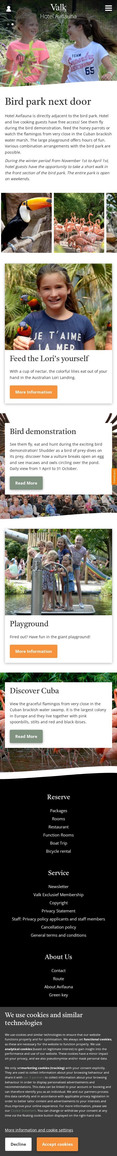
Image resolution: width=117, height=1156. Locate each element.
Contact (58, 970)
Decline (18, 1144)
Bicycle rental (58, 851)
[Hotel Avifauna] (58, 13)
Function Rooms (58, 835)
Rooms (58, 818)
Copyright (59, 902)
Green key (58, 994)
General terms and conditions (58, 935)
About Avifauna (58, 986)
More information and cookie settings (39, 1130)
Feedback (114, 476)
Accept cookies (57, 1144)
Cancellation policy (58, 927)
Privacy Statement (58, 910)
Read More (26, 483)
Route (58, 978)
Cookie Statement (23, 1110)
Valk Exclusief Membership (58, 894)
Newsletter (58, 886)
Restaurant (58, 826)
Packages (58, 810)
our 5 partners (33, 1077)
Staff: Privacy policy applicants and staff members (58, 919)
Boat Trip (58, 843)
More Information (33, 392)
